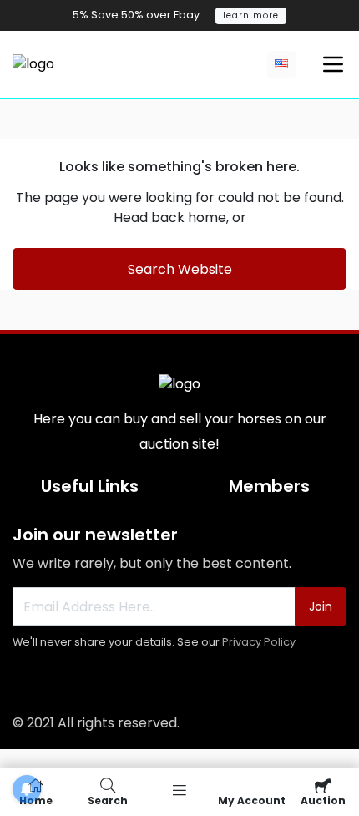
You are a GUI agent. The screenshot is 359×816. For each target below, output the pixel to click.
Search (108, 799)
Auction (323, 799)
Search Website (180, 269)
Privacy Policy (259, 642)
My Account (252, 799)
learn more (251, 15)
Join (320, 606)
